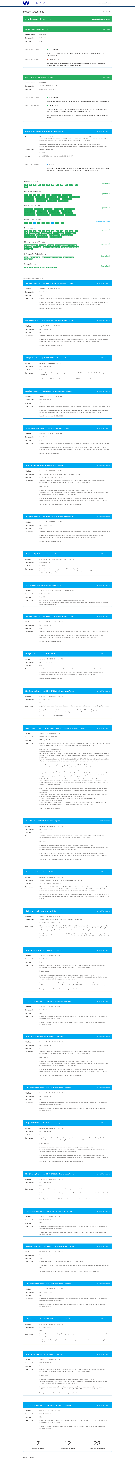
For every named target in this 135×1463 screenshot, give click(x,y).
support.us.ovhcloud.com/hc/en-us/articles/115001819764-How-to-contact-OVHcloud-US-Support (77, 500)
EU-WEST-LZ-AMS (66, 199)
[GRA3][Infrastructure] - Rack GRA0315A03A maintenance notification (49, 283)
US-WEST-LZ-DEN (51, 197)
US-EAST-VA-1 (28, 209)
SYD (62, 184)
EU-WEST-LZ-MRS (40, 201)
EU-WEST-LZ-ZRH (63, 201)
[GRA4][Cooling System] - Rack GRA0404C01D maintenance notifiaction (49, 1174)
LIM (43, 184)
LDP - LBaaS (43, 245)
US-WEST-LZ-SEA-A (30, 215)
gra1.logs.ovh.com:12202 (95, 755)
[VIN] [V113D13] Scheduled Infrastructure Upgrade (42, 821)
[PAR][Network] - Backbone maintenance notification (43, 554)
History (31, 1457)
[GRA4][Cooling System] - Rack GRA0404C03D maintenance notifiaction (49, 1246)
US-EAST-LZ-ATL (56, 195)
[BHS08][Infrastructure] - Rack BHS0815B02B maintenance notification (49, 320)
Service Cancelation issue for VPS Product (39, 77)
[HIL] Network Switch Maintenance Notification (41, 911)
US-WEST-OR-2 (58, 209)
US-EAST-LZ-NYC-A (29, 213)
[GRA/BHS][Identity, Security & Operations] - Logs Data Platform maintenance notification (55, 728)
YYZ (26, 186)
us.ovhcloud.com (29, 259)
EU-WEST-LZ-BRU (29, 201)
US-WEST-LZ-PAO (74, 197)
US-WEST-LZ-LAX (63, 197)
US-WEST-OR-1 (38, 209)
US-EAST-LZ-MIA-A (66, 211)
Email (31, 267)
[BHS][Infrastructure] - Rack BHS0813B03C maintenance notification (48, 1405)
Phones (36, 267)
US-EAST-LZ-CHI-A (42, 211)
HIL (39, 184)
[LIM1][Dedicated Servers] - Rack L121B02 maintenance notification (48, 358)
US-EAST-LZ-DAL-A (54, 211)
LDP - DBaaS (28, 247)
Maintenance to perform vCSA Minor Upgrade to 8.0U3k (44, 131)
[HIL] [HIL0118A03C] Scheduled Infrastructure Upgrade (44, 1123)
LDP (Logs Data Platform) (31, 245)
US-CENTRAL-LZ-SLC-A (43, 215)
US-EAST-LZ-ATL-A (69, 209)
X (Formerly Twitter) (51, 267)
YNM (76, 184)
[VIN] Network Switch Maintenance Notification (41, 872)
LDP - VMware (37, 247)
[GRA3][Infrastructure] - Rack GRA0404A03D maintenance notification (49, 616)
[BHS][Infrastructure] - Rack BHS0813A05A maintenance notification (48, 1211)
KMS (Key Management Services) (51, 247)
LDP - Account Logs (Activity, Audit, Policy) (66, 245)
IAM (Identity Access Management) (70, 247)
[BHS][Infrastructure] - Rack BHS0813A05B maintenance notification (48, 1283)
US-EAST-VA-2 (48, 209)
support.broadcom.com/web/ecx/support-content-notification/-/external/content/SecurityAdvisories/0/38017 (73, 146)
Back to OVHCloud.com (105, 3)
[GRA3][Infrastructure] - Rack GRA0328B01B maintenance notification (49, 391)
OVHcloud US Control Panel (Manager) (51, 257)
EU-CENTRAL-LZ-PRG (41, 199)
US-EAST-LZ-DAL (67, 195)
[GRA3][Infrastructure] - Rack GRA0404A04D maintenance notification (49, 654)
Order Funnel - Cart (35, 257)
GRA (35, 184)
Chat (26, 267)
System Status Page (33, 11)
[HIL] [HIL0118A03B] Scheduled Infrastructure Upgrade (44, 465)
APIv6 (26, 257)
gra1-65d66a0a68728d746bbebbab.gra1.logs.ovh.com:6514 (88, 759)
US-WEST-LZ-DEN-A (42, 213)
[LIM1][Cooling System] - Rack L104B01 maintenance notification (47, 428)
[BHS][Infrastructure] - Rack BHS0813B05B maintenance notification (48, 1001)
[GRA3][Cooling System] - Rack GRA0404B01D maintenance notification (49, 691)
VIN (66, 184)
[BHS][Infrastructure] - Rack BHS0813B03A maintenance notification (48, 1319)
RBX (48, 184)
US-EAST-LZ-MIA (29, 197)
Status (25, 1457)
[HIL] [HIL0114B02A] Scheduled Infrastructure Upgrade (44, 950)
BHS (26, 184)
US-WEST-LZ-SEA (29, 199)
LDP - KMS (50, 245)
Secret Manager (29, 249)
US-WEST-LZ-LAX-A (55, 213)
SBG (53, 184)
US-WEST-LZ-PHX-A (71, 215)
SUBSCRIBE (107, 11)
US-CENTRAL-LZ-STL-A (57, 215)
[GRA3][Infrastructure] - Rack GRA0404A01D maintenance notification (49, 516)
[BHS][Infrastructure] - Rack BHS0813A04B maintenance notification (48, 1087)
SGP (57, 184)
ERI (30, 184)
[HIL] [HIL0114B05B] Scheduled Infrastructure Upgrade (44, 1354)
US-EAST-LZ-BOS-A (30, 211)
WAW (71, 184)
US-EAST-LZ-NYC (40, 197)
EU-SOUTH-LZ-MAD (54, 199)
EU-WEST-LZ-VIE (52, 201)
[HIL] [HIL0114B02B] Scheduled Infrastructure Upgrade (44, 1036)
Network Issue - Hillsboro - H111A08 (37, 29)
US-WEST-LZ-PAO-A (67, 213)
